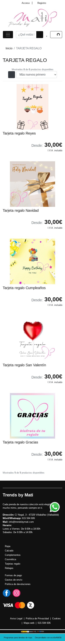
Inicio (9, 48)
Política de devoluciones (18, 584)
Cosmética (10, 559)
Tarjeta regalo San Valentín (24, 365)
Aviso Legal (16, 618)
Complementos (13, 555)
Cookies (56, 618)
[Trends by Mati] (32, 17)
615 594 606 (44, 623)
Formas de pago (13, 575)
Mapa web (29, 623)
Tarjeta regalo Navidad (21, 210)
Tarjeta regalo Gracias (20, 442)
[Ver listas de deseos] (46, 34)
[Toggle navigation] (8, 34)
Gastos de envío (13, 579)
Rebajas (9, 568)
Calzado (9, 550)
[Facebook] (6, 592)
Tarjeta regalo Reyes (19, 133)
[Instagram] (16, 592)
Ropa (7, 546)
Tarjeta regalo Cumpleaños (24, 288)
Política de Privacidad (37, 618)
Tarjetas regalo (12, 563)
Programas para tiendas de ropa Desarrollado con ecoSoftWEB (32, 637)
